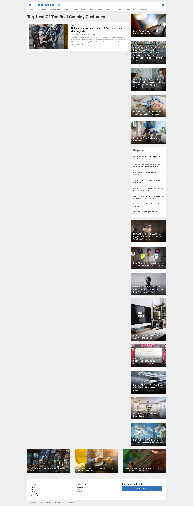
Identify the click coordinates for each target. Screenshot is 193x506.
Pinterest (79, 492)
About (33, 487)
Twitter (79, 489)
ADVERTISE (143, 9)
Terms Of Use (35, 496)
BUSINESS (67, 9)
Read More (79, 44)
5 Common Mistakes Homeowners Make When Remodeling (144, 413)
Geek (72, 25)
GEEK (119, 9)
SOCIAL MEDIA (55, 9)
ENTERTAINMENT (79, 9)
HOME (31, 9)
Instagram (80, 494)
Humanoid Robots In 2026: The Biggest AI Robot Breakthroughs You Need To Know (147, 236)
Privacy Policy (35, 494)
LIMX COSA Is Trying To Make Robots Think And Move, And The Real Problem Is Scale (148, 289)
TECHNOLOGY (41, 9)
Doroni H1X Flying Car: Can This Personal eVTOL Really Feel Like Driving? (147, 388)
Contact (33, 489)
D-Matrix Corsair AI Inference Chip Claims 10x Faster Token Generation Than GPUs (148, 361)
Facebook (80, 487)
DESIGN (99, 9)
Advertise (34, 492)
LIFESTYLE (109, 9)
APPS (91, 9)
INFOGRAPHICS (130, 9)
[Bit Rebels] (48, 5)
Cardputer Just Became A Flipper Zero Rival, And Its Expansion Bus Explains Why (142, 470)
